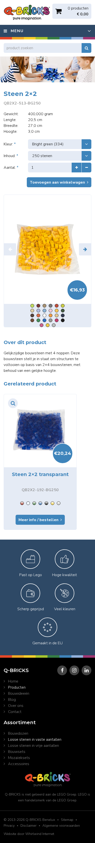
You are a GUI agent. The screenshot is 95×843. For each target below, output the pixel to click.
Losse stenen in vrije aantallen (33, 745)
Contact (14, 711)
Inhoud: (11, 156)
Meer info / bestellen (38, 520)
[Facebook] (62, 670)
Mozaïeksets (19, 757)
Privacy (9, 825)
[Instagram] (74, 670)
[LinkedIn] (86, 670)
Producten (17, 687)
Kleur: (10, 144)
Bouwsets (16, 751)
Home (13, 681)
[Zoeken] (86, 48)
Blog (12, 699)
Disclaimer (28, 825)
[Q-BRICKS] (47, 249)
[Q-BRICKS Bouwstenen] (27, 12)
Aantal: (11, 167)
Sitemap (67, 819)
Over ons (15, 705)
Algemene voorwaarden (61, 825)
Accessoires (18, 764)
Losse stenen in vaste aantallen (34, 739)
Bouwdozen (18, 733)
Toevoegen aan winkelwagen (57, 182)
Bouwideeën (18, 693)
